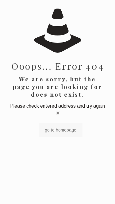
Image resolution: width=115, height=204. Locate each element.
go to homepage (60, 130)
